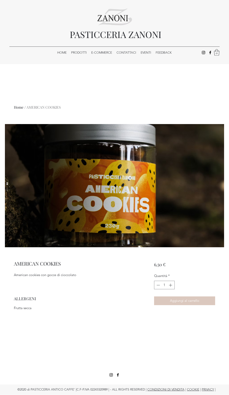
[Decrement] (158, 285)
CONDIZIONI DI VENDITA (165, 389)
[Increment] (171, 285)
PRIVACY (208, 389)
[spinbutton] (164, 285)
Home (18, 107)
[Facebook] (210, 52)
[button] (216, 52)
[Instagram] (203, 52)
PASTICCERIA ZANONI (115, 34)
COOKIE (193, 389)
